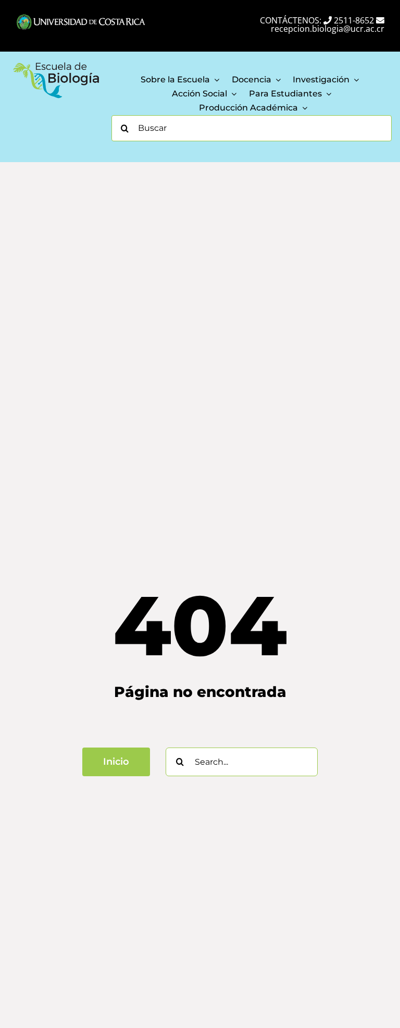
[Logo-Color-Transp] (56, 63)
